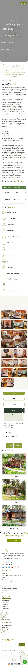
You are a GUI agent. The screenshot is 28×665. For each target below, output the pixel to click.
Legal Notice (11, 659)
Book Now (9, 445)
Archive (19, 655)
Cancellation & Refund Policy (9, 655)
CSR (3, 651)
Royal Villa (14, 528)
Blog (23, 655)
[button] (10, 427)
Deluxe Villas (14, 502)
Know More (14, 540)
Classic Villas (14, 477)
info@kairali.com (9, 564)
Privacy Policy (14, 653)
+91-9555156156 (9, 562)
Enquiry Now (18, 445)
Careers (7, 651)
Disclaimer (21, 653)
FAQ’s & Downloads (15, 651)
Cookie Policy (13, 657)
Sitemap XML (5, 657)
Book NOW (23, 3)
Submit (22, 645)
